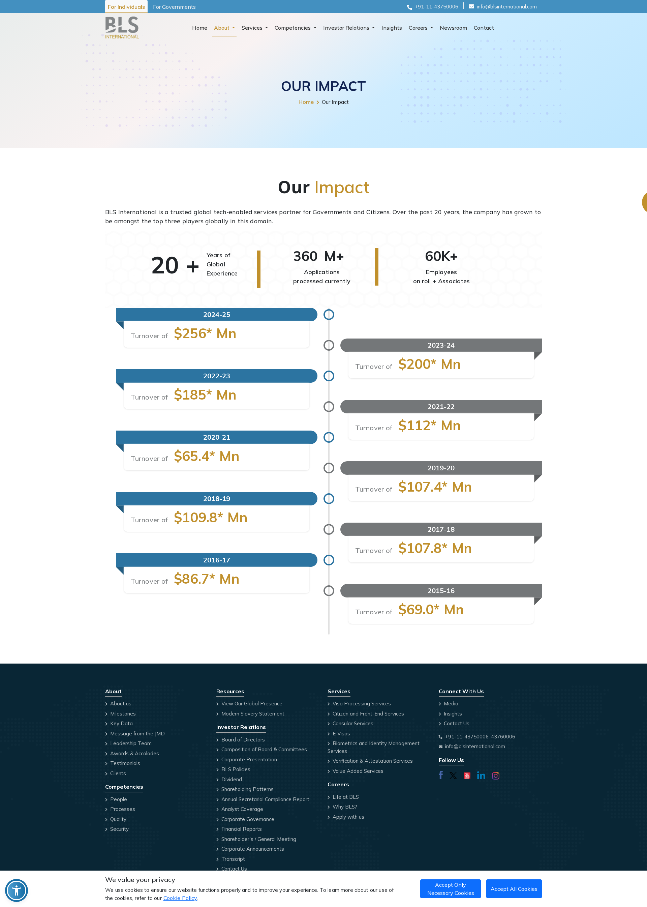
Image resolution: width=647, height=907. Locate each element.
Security (119, 829)
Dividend (231, 779)
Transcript (232, 859)
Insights (391, 27)
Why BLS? (344, 806)
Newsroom (453, 27)
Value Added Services (357, 771)
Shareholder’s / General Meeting (258, 839)
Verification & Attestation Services (372, 761)
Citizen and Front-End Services (367, 713)
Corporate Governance (247, 819)
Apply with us (347, 817)
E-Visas (340, 733)
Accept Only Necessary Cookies (450, 888)
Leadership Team (130, 743)
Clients (117, 773)
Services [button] (253, 27)
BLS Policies (235, 769)
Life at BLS (345, 797)
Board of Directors (242, 739)
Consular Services (352, 723)
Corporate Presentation (248, 759)
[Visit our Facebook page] (441, 774)
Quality (117, 819)
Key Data (121, 723)
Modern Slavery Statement (252, 713)
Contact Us (233, 869)
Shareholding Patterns (247, 789)
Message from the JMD (137, 733)
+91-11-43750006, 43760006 (480, 736)
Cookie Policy (180, 898)
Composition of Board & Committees (263, 749)
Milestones (122, 713)
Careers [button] (419, 27)
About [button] (222, 27)
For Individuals (126, 6)
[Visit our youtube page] (467, 774)
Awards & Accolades (134, 753)
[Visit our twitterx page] (453, 774)
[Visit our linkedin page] (481, 774)
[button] (16, 890)
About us (120, 703)
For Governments (174, 6)
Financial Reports (241, 829)
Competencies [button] (293, 27)
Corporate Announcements (252, 849)
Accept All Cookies (514, 888)
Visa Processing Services (361, 703)
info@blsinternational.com (507, 6)
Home (199, 27)
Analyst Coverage (241, 809)
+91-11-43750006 (436, 6)
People (118, 799)
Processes (122, 809)
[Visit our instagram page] (495, 774)
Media (450, 703)
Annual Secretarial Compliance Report (264, 799)
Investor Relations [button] (347, 27)
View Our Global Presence (251, 703)
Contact (484, 27)
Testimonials (124, 763)
